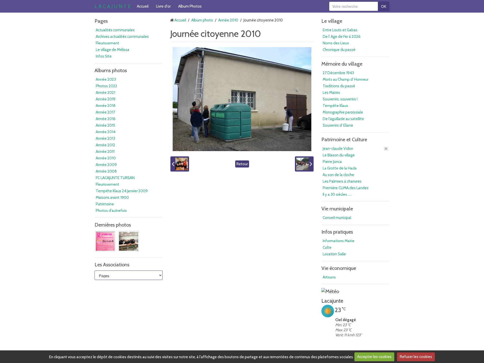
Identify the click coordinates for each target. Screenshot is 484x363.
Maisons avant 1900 (112, 197)
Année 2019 (105, 99)
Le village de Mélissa (112, 49)
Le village (331, 21)
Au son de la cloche (338, 175)
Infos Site (104, 56)
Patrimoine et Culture (344, 139)
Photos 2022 (106, 86)
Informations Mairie (338, 241)
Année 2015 (105, 125)
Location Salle (334, 254)
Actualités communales (115, 30)
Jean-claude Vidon (355, 148)
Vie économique (338, 268)
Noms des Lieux (336, 43)
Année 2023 (106, 79)
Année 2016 (105, 119)
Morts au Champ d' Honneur (345, 79)
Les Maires (331, 92)
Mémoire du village (341, 64)
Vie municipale (337, 209)
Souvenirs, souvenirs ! (340, 99)
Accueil (142, 6)
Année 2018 (105, 105)
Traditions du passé (339, 86)
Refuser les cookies (416, 356)
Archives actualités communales (122, 36)
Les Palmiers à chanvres (342, 181)
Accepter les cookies (374, 356)
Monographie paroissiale (343, 112)
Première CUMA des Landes (346, 188)
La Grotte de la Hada (340, 168)
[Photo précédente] (179, 164)
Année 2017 (105, 112)
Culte (327, 247)
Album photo (202, 20)
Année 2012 (105, 145)
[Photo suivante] (304, 164)
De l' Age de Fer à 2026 (341, 36)
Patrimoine (105, 204)
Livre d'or (163, 6)
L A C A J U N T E (113, 6)
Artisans (329, 277)
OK (383, 6)
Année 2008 (106, 171)
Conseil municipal (337, 217)
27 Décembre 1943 (338, 73)
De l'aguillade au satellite (343, 119)
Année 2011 (105, 151)
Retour (242, 164)
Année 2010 (106, 158)
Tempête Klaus (335, 105)
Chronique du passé (339, 49)
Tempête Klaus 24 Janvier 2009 (122, 191)
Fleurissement (107, 43)
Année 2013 (105, 138)
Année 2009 (106, 164)
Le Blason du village (339, 155)
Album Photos (190, 6)
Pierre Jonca (332, 161)
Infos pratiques (337, 232)
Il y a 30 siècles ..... (337, 194)
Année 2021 (105, 92)
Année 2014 (105, 132)
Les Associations (112, 265)
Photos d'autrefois (111, 210)
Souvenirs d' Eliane (338, 125)
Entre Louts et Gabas (340, 30)
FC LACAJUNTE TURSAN (115, 178)
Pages (101, 21)
